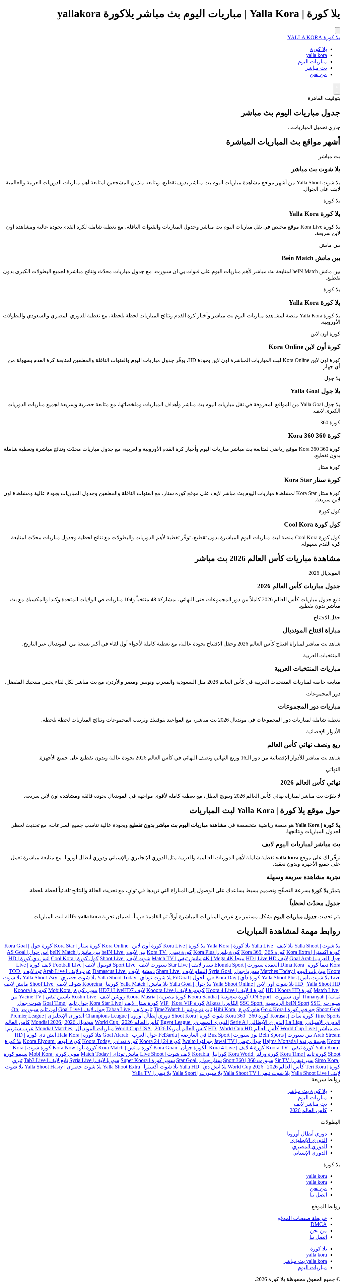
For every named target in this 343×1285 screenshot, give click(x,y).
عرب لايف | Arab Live (67, 971)
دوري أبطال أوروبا (307, 1134)
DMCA (319, 1224)
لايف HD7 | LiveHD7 (122, 990)
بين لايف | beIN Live (123, 952)
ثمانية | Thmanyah (321, 996)
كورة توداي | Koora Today (110, 1041)
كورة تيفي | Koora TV (290, 1047)
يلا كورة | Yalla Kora (228, 946)
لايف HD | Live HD (267, 958)
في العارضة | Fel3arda (182, 1035)
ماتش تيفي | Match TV (177, 958)
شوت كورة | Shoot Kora (198, 1016)
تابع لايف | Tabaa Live (129, 1009)
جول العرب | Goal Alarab (129, 1035)
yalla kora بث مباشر (305, 1261)
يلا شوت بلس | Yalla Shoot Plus (295, 977)
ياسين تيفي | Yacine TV (44, 996)
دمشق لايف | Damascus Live (123, 971)
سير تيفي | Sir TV (294, 1060)
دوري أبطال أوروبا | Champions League (127, 1016)
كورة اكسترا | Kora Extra (313, 952)
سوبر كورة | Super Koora (148, 1060)
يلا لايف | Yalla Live (272, 946)
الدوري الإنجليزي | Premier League (47, 1016)
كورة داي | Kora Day (237, 977)
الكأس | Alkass (222, 1003)
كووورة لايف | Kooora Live (175, 990)
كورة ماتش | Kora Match (125, 1047)
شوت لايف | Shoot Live (125, 958)
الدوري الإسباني (309, 1153)
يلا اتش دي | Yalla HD (202, 1066)
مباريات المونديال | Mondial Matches (74, 1028)
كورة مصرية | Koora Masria (156, 996)
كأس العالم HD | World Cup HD (243, 1028)
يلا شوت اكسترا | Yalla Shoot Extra (140, 1066)
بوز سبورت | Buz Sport (233, 1035)
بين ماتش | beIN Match (75, 952)
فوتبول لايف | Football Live (82, 965)
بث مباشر (316, 68)
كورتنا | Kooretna (100, 984)
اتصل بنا (318, 1195)
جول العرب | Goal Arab (314, 958)
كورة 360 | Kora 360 (247, 1016)
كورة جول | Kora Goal (28, 946)
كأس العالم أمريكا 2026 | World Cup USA (161, 1028)
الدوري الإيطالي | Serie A (257, 1022)
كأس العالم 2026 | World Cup (127, 1022)
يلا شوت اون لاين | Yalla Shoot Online (253, 984)
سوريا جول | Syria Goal (233, 971)
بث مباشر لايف (310, 1104)
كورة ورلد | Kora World (253, 1054)
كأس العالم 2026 (308, 1110)
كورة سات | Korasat (292, 1016)
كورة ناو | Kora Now (75, 1047)
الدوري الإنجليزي (308, 1140)
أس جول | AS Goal (28, 952)
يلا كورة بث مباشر (307, 1091)
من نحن (318, 74)
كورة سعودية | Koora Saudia (218, 996)
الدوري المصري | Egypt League (194, 1022)
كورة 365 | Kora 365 (263, 952)
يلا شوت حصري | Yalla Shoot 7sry (59, 977)
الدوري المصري (309, 1146)
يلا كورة (318, 49)
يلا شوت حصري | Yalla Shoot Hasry (62, 1066)
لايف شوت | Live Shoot (165, 1054)
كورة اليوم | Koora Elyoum (52, 1041)
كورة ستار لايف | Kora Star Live (123, 1003)
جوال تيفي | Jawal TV (237, 1041)
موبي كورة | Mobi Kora (54, 1054)
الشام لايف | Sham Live (181, 971)
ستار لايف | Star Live (190, 965)
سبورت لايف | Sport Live (140, 965)
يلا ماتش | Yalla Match (144, 984)
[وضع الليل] (337, 89)
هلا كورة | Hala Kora (79, 1035)
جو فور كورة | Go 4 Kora (288, 1009)
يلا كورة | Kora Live (184, 946)
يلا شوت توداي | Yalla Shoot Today (134, 977)
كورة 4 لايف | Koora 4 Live (235, 990)
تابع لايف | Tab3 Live (46, 1060)
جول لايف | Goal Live (81, 1009)
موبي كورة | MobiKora (72, 990)
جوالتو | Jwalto (197, 1041)
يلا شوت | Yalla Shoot (317, 946)
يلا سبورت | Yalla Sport (197, 1073)
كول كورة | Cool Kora (74, 958)
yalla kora (316, 55)
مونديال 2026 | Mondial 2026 (62, 1022)
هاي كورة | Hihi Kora (237, 1009)
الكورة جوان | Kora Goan (180, 1047)
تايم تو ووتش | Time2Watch (183, 1009)
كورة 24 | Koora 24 (160, 1041)
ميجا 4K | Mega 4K (224, 958)
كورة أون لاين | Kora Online (132, 946)
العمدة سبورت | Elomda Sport (246, 965)
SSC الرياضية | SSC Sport (280, 1003)
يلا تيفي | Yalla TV (151, 1073)
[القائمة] (337, 30)
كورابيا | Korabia (209, 1054)
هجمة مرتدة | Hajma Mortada (294, 1041)
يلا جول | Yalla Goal (190, 984)
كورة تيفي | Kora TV (169, 952)
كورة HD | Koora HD (289, 990)
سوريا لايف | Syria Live (94, 1060)
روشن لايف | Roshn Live (98, 996)
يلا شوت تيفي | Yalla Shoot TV (256, 1073)
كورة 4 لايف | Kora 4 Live (237, 1047)
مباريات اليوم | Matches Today (293, 971)
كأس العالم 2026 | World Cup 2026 (266, 1066)
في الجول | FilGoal (193, 977)
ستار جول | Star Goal (199, 1060)
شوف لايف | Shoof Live (55, 984)
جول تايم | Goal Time (65, 1003)
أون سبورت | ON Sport (275, 996)
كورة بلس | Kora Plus (216, 952)
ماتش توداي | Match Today (110, 1054)
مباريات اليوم (312, 61)
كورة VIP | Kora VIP (182, 1003)
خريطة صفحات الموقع (302, 1218)
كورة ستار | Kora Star (77, 946)
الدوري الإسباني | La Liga (312, 1022)
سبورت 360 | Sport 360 (248, 1060)
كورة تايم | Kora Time (303, 1054)
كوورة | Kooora (30, 990)
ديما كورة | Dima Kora (304, 965)
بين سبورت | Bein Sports (285, 1035)
